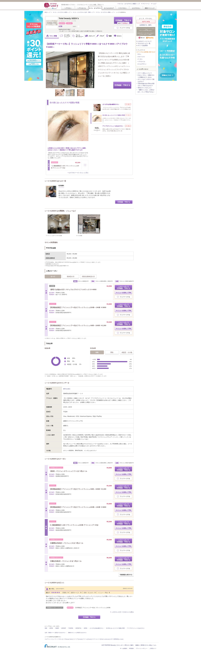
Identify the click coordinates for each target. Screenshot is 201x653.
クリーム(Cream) (87, 639)
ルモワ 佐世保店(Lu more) (116, 639)
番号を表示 (66, 389)
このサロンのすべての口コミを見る (122, 612)
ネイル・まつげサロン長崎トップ (105, 12)
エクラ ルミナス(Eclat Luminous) (100, 639)
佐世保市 (63, 628)
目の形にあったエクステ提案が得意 (115, 628)
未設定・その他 (127, 352)
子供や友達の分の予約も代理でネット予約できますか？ (146, 84)
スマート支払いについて (145, 73)
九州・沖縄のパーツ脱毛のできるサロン (55, 632)
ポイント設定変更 (142, 45)
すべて (53, 276)
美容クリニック (150, 8)
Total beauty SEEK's (69, 18)
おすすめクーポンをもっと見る (78, 172)
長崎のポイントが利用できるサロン (77, 632)
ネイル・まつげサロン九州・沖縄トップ (83, 12)
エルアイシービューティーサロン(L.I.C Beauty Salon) (59, 639)
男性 (111, 352)
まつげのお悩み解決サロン (97, 628)
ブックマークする (125, 28)
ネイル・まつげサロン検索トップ (129, 4)
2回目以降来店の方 (88, 276)
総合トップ (47, 12)
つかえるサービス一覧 (143, 43)
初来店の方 (70, 276)
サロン (139, 54)
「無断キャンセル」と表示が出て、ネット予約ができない (146, 91)
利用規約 (131, 648)
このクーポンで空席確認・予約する (123, 287)
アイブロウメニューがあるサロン (136, 628)
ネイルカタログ (109, 8)
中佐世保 (70, 628)
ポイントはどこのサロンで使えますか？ (146, 80)
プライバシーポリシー (141, 648)
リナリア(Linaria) (77, 639)
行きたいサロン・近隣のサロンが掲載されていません (146, 76)
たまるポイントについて (144, 41)
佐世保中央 (78, 628)
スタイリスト (141, 56)
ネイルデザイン (141, 64)
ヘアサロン (68, 8)
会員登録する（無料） (145, 25)
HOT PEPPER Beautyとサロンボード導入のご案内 (117, 645)
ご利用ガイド (152, 648)
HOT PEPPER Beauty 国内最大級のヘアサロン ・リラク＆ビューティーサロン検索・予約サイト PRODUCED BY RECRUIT (51, 6)
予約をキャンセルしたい (145, 88)
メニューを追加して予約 (124, 292)
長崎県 (57, 628)
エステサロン (136, 8)
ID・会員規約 (123, 648)
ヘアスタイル (81, 8)
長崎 (46, 628)
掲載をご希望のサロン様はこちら (145, 645)
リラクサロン (122, 8)
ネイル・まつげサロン (95, 8)
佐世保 (51, 628)
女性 (97, 352)
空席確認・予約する (123, 21)
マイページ (145, 4)
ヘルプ (154, 4)
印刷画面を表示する (126, 575)
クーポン (139, 59)
